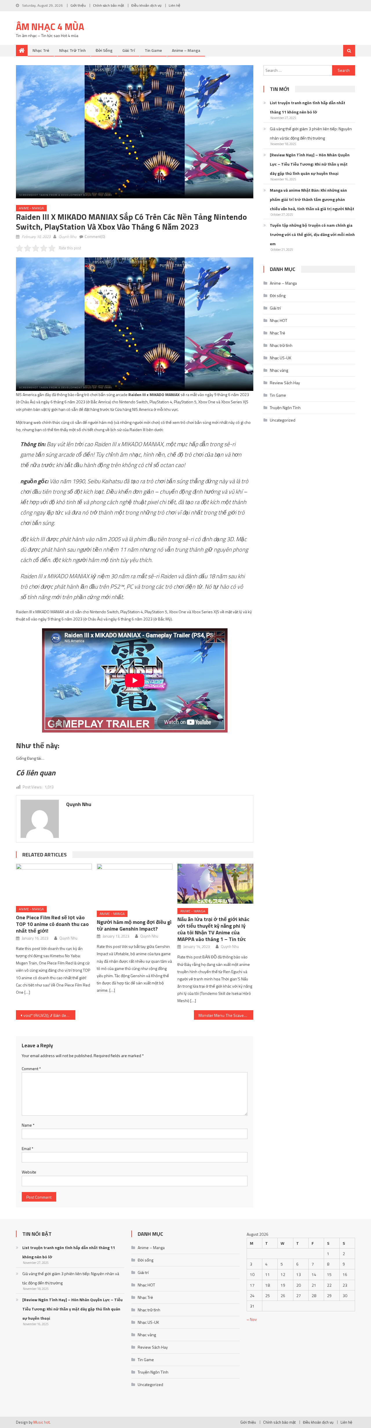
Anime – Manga (186, 50)
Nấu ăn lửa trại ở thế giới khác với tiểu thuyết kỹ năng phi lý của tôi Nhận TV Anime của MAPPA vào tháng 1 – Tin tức (213, 929)
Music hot (41, 1422)
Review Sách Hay (285, 383)
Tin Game (153, 50)
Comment (31, 1068)
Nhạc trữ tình (72, 50)
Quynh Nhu (68, 236)
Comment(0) (95, 236)
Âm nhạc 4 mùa (50, 27)
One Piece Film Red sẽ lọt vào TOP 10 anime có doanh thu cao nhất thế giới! (52, 924)
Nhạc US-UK (280, 358)
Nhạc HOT (278, 320)
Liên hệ (174, 5)
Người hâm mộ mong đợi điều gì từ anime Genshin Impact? (134, 925)
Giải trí (128, 50)
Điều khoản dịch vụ (146, 5)
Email (27, 1148)
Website (29, 1172)
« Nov (252, 1319)
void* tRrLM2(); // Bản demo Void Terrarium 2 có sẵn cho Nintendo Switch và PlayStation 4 (49, 1015)
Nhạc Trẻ (40, 50)
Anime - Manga (31, 208)
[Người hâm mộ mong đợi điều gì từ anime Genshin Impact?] (135, 885)
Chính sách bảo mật (108, 5)
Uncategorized (282, 420)
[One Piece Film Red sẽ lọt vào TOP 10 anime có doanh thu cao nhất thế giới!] (54, 883)
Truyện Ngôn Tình (285, 407)
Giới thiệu (78, 5)
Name (28, 1125)
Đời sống (104, 50)
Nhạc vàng (279, 370)
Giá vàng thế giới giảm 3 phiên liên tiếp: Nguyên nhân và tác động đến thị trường (311, 133)
